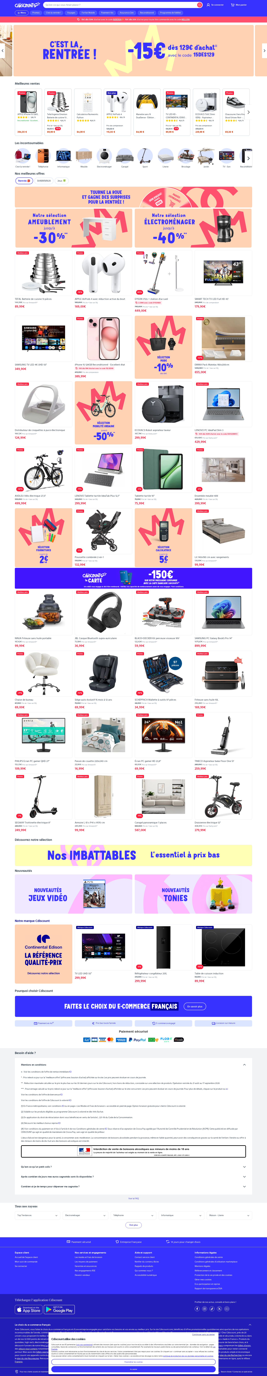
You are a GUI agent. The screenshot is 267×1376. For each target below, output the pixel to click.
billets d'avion (244, 1346)
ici (227, 1089)
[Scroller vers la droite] (248, 112)
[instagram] (204, 1308)
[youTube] (226, 1308)
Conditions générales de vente (209, 1257)
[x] (219, 1308)
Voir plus (133, 1225)
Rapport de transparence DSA (208, 1289)
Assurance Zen (127, 13)
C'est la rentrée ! (53, 13)
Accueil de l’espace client (26, 1257)
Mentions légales (202, 1266)
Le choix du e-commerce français (33, 1325)
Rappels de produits (144, 1266)
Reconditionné (147, 13)
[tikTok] (212, 1308)
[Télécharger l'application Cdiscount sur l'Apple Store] (28, 1309)
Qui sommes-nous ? (144, 1271)
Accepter (133, 1369)
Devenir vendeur (82, 1275)
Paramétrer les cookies (134, 1362)
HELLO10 (186, 19)
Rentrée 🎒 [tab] (24, 181)
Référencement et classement (208, 1271)
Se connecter (21, 1266)
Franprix (19, 1362)
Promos (36, 13)
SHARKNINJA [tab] (44, 181)
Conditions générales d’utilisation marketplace (216, 1262)
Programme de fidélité (170, 13)
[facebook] (197, 1308)
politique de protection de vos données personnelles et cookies (188, 1356)
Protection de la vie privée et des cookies (213, 1275)
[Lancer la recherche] (199, 4)
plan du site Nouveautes (28, 1359)
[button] (18, 158)
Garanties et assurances (86, 1266)
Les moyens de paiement (86, 1262)
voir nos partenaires (84, 1344)
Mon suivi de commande (26, 1262)
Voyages (71, 13)
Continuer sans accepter (203, 1334)
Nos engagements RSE (85, 1271)
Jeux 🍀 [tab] (61, 181)
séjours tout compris (28, 1349)
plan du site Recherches (231, 1355)
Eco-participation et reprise (207, 1284)
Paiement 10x (107, 13)
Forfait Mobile (88, 13)
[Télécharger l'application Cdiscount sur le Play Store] (59, 1309)
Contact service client (145, 1257)
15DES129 (117, 19)
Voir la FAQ (133, 1199)
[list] (133, 112)
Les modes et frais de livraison (88, 1257)
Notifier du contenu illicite (147, 1262)
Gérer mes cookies (203, 1280)
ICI (70, 1072)
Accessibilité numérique (146, 1275)
